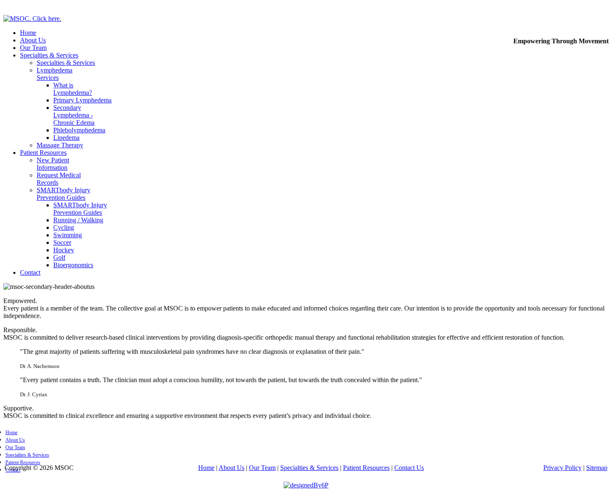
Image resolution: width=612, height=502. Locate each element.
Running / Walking (78, 220)
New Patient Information (53, 164)
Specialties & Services (49, 55)
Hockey (63, 249)
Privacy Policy (562, 467)
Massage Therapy (60, 145)
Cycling (63, 227)
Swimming (67, 235)
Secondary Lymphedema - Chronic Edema (74, 115)
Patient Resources (43, 152)
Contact (30, 272)
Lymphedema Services (54, 74)
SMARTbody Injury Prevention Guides (63, 193)
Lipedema (66, 137)
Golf (59, 257)
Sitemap (596, 467)
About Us (33, 40)
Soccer (62, 242)
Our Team (33, 47)
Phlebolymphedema (79, 130)
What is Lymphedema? (72, 89)
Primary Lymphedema (82, 100)
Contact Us (409, 467)
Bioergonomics (73, 264)
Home (28, 32)
